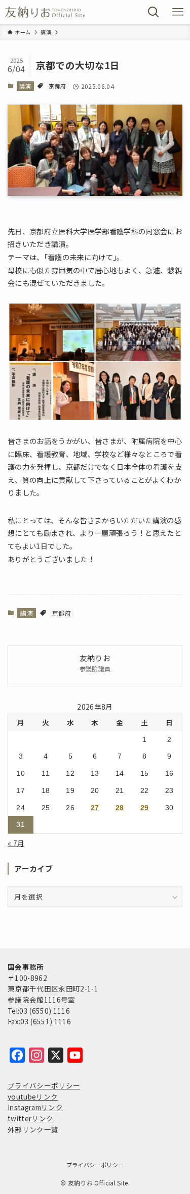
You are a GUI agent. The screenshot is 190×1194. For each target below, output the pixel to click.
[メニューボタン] (178, 12)
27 (95, 808)
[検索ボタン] (153, 12)
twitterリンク (30, 1118)
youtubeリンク (33, 1096)
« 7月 (16, 843)
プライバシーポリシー (44, 1085)
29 (144, 808)
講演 (25, 86)
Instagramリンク (35, 1107)
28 (120, 808)
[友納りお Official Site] (45, 12)
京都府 (57, 86)
